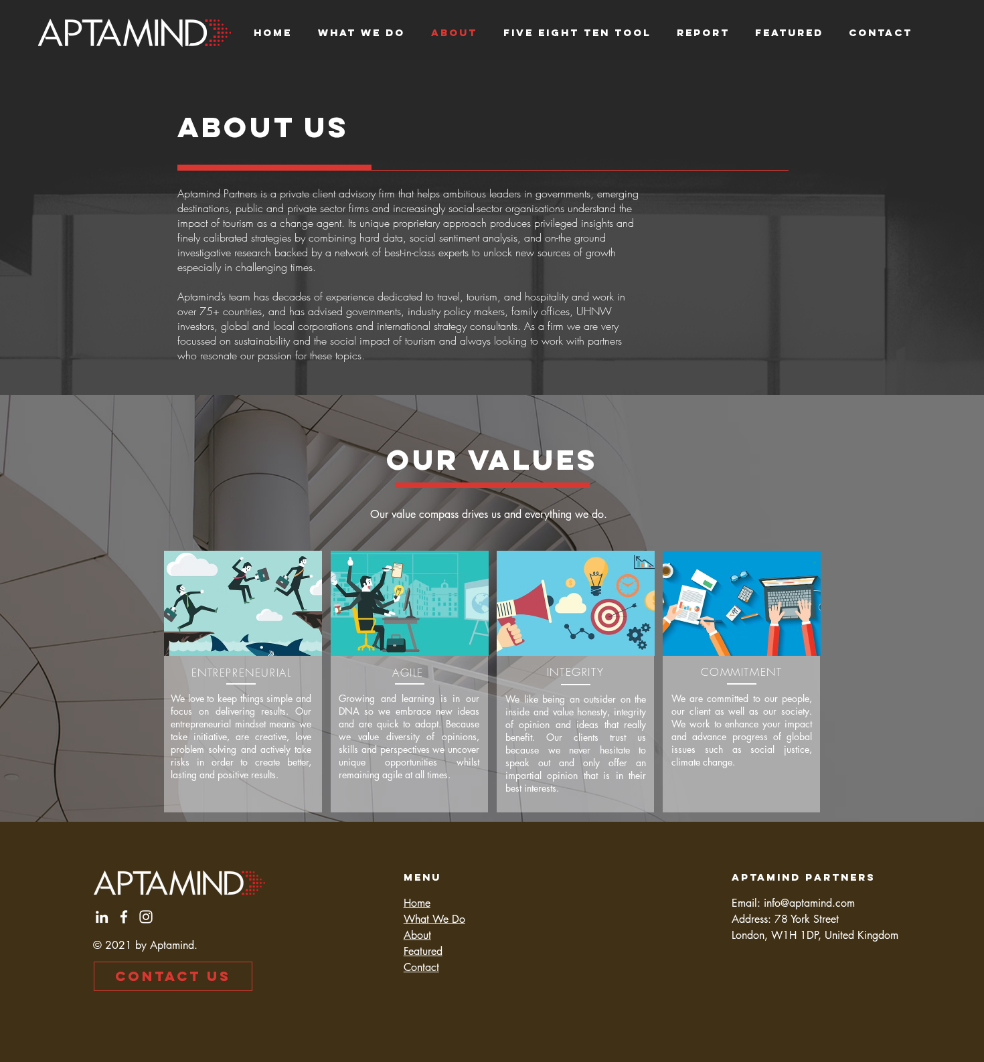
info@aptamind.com (809, 903)
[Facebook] (124, 916)
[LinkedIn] (101, 916)
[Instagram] (146, 916)
